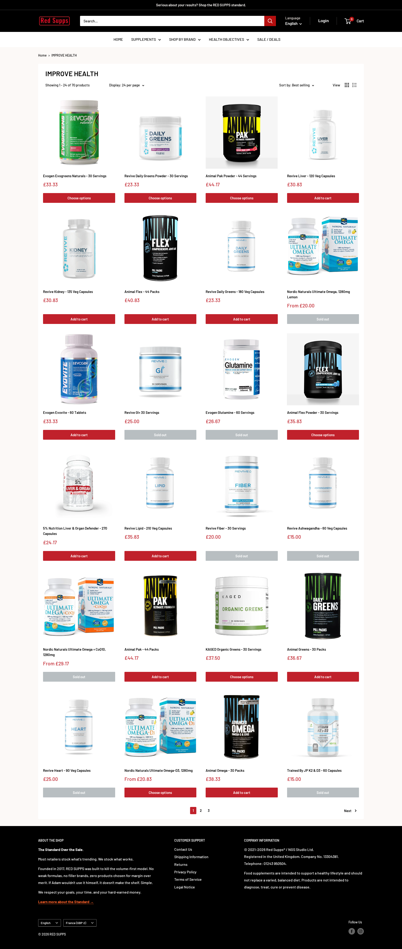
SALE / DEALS (268, 39)
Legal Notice (184, 887)
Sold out (323, 319)
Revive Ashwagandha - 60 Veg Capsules (317, 528)
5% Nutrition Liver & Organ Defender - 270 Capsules (75, 531)
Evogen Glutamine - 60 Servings (230, 412)
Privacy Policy (185, 872)
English (45, 923)
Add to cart (323, 198)
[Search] (270, 21)
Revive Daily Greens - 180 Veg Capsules (235, 291)
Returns (181, 864)
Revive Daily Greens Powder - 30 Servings (156, 176)
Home (42, 55)
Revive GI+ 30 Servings (141, 412)
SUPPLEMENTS (143, 39)
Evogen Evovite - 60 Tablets (64, 412)
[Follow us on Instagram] (360, 931)
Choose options (79, 198)
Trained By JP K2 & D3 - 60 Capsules (314, 770)
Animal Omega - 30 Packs (225, 770)
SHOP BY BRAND (182, 39)
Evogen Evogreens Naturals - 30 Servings (74, 176)
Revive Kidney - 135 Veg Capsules (68, 291)
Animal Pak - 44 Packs (141, 649)
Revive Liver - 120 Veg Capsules (311, 176)
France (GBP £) (76, 923)
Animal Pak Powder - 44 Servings (231, 176)
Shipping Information (191, 856)
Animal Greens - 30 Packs (306, 649)
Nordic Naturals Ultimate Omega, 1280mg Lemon (318, 294)
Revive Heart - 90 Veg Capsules (66, 770)
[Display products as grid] (347, 85)
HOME (118, 39)
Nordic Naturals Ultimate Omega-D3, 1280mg (158, 770)
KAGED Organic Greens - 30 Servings (233, 649)
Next (348, 811)
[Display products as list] (354, 85)
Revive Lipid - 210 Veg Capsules (148, 528)
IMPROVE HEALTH (64, 55)
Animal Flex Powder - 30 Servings (312, 412)
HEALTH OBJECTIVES (226, 39)
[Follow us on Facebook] (351, 931)
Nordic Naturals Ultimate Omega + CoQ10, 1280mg (74, 652)
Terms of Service (188, 879)
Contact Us (183, 849)
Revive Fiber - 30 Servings (226, 528)
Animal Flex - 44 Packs (141, 291)
